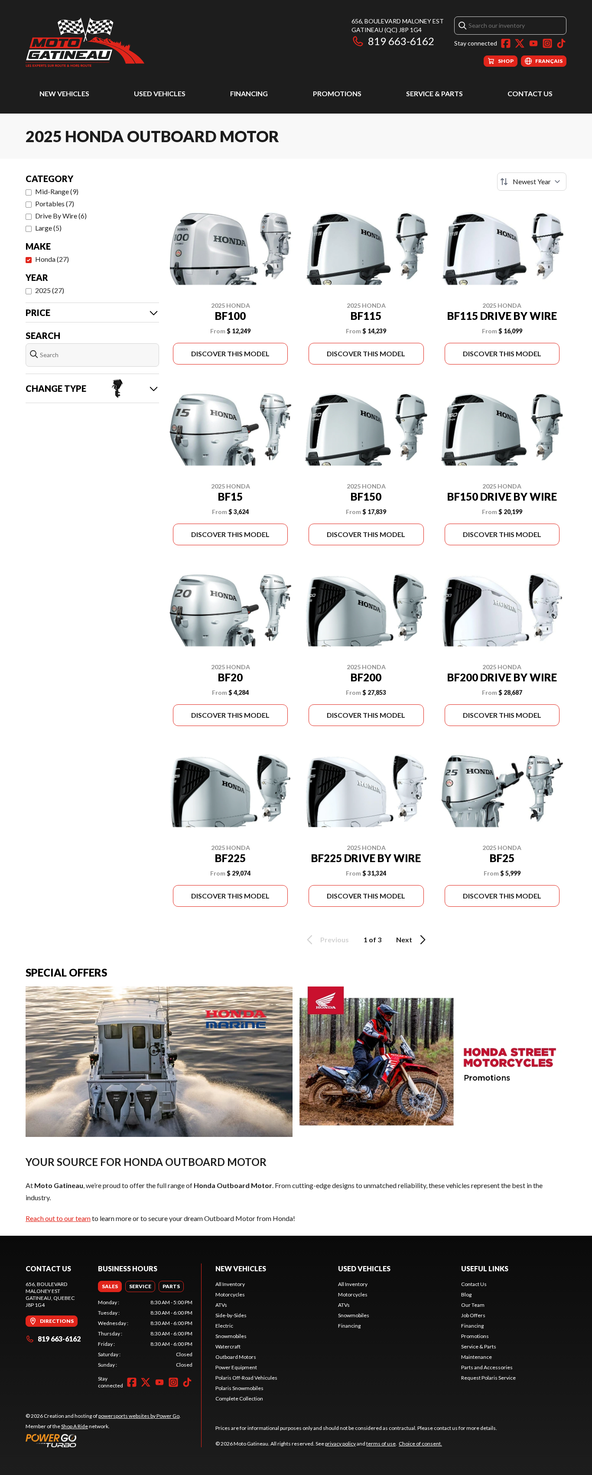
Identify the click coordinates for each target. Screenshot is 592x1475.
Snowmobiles (231, 1336)
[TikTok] (561, 43)
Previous (334, 939)
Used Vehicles (159, 93)
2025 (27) (49, 290)
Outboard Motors (235, 1357)
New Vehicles (64, 93)
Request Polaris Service (488, 1377)
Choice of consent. (420, 1443)
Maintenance (476, 1357)
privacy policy (340, 1443)
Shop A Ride (74, 1426)
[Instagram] (547, 43)
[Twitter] (519, 43)
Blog (466, 1294)
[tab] (110, 1286)
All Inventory (230, 1284)
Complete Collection (239, 1398)
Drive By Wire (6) (61, 216)
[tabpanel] (145, 1333)
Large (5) (48, 228)
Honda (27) (52, 259)
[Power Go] (103, 1440)
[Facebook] (506, 43)
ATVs (221, 1305)
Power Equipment (236, 1367)
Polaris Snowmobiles (239, 1388)
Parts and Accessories (487, 1367)
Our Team (473, 1305)
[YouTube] (533, 43)
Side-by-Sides (231, 1315)
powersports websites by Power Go (138, 1416)
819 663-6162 (401, 41)
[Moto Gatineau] (85, 42)
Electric (224, 1325)
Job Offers (473, 1315)
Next (404, 939)
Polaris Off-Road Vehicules (246, 1377)
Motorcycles (230, 1294)
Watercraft (228, 1346)
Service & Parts (434, 93)
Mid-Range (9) (56, 191)
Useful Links (484, 1268)
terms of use (381, 1443)
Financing (249, 93)
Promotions (337, 93)
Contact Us (530, 93)
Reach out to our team (58, 1218)
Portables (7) (54, 203)
